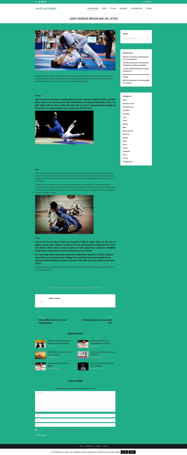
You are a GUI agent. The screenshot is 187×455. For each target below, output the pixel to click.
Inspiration (126, 114)
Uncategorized (41, 35)
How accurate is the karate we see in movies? (102, 353)
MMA (124, 127)
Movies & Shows (128, 131)
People (125, 148)
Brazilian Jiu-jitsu (128, 103)
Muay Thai (126, 134)
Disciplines (126, 110)
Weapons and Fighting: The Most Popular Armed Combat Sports (59, 342)
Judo (38, 32)
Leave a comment (95, 287)
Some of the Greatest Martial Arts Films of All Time (102, 364)
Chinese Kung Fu (128, 107)
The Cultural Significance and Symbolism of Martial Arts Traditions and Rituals (136, 64)
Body (124, 100)
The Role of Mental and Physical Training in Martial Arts (136, 70)
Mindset (125, 124)
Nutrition (125, 138)
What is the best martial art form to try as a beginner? (60, 353)
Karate (125, 120)
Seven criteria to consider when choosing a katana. (136, 76)
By (74, 287)
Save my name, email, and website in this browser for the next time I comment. (59, 430)
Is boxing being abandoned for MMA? (58, 364)
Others (125, 141)
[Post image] (40, 344)
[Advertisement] (75, 88)
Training (125, 158)
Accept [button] (124, 452)
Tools (124, 155)
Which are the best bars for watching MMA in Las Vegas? (100, 342)
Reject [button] (132, 452)
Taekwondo (126, 151)
